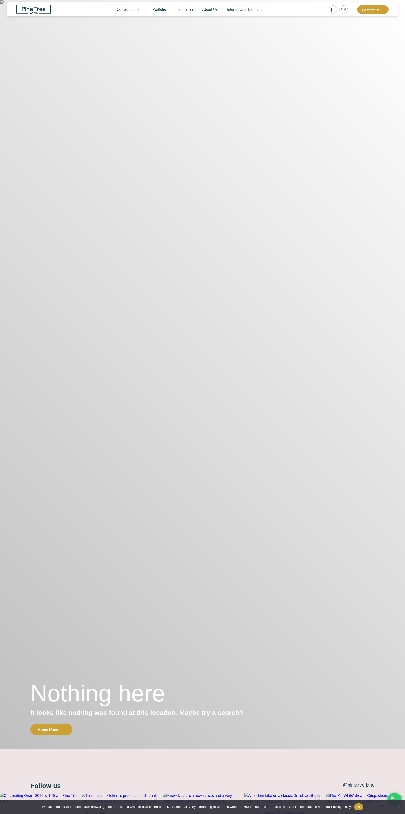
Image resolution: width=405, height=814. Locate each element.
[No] (399, 807)
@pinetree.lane (359, 785)
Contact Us (371, 10)
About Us (210, 9)
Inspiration (184, 9)
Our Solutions (128, 9)
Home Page (48, 729)
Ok (358, 807)
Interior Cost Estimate (245, 9)
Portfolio (159, 9)
